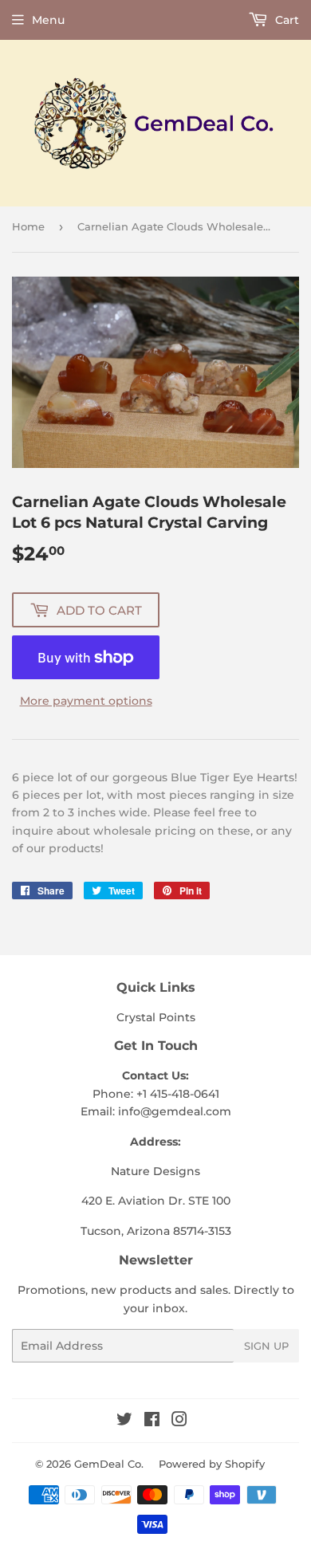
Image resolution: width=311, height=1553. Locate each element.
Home (28, 226)
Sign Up (266, 1345)
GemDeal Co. (109, 1463)
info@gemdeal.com (174, 1111)
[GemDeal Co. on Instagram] (179, 1421)
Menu (48, 20)
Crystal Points (155, 1017)
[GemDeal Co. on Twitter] (124, 1421)
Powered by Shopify (212, 1463)
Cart (285, 20)
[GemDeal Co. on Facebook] (152, 1421)
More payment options (86, 701)
